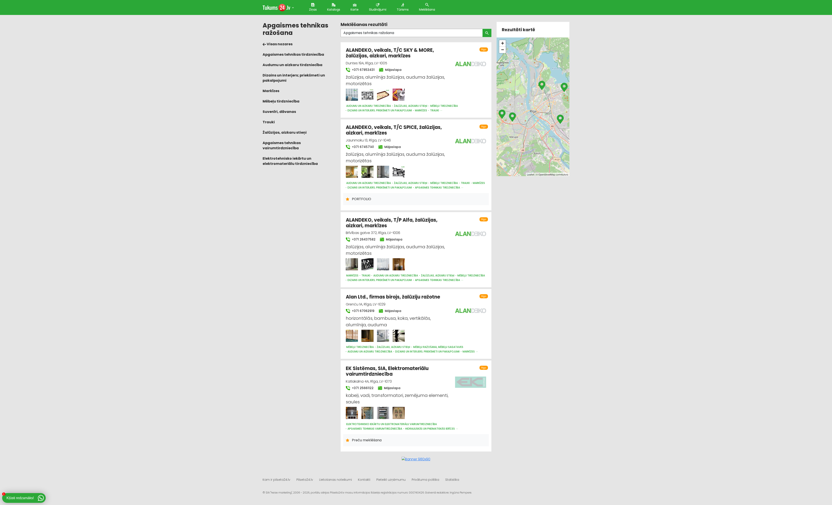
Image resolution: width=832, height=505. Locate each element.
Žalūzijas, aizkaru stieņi (285, 132)
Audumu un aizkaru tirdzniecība (292, 64)
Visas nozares (279, 44)
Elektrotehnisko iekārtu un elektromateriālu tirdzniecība (290, 161)
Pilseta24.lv (304, 479)
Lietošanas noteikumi (335, 479)
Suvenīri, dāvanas (279, 111)
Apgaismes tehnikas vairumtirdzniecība (282, 145)
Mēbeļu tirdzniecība (281, 101)
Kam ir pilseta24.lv (276, 479)
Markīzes (271, 90)
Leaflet (530, 174)
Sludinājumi (377, 9)
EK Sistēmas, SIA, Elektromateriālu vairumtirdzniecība (387, 371)
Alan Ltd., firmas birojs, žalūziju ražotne (393, 297)
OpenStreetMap (546, 174)
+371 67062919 (363, 311)
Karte (355, 9)
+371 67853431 (363, 70)
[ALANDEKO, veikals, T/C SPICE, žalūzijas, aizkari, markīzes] (352, 172)
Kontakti (364, 479)
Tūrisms (403, 9)
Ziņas (313, 9)
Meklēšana (427, 9)
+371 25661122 (362, 388)
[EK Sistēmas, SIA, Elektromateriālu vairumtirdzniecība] (352, 413)
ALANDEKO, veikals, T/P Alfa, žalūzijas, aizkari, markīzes (391, 223)
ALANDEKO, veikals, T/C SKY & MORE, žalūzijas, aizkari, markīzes (390, 53)
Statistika (452, 479)
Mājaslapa (393, 70)
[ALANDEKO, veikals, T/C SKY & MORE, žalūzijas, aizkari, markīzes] (352, 95)
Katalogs (333, 9)
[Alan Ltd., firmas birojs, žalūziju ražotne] (352, 336)
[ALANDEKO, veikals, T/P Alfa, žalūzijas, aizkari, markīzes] (352, 264)
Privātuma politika (425, 479)
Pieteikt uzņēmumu (391, 479)
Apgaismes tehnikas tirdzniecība (293, 54)
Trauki (269, 122)
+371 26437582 (363, 239)
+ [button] (502, 43)
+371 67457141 (362, 147)
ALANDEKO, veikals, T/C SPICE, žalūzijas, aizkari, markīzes (394, 130)
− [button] (502, 49)
